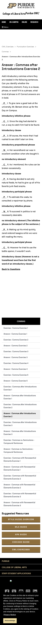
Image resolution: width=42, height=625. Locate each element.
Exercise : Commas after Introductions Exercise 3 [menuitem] (20, 424)
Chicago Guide (21, 542)
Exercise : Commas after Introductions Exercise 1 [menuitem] (20, 388)
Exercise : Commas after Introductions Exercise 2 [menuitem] (20, 406)
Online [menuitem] (24, 22)
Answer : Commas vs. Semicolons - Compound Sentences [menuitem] (19, 450)
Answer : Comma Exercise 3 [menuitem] (16, 357)
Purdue (5, 560)
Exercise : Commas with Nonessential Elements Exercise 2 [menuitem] (20, 477)
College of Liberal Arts (14, 13)
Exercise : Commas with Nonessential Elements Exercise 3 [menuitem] (20, 495)
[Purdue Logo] (21, 5)
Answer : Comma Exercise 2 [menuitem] (15, 345)
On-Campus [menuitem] (13, 22)
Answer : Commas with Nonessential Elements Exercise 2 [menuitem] (19, 486)
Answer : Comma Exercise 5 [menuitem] (16, 380)
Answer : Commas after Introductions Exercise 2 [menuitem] (20, 415)
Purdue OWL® (32, 13)
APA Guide (21, 534)
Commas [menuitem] (21, 321)
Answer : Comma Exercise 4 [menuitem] (15, 368)
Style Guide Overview (21, 519)
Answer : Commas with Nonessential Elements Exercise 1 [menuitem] (19, 468)
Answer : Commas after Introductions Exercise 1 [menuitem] (20, 397)
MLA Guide (21, 527)
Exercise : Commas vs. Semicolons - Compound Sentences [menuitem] (19, 441)
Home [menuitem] (4, 22)
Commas (5, 51)
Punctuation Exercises (25, 46)
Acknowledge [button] (10, 620)
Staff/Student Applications (16, 573)
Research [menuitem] (34, 22)
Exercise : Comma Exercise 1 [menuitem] (16, 327)
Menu (6, 27)
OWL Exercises (21, 549)
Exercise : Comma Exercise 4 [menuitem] (16, 363)
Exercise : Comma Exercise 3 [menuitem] (16, 351)
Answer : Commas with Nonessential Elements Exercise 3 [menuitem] (19, 504)
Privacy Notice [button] (10, 615)
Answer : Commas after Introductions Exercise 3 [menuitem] (20, 432)
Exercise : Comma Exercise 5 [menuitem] (16, 374)
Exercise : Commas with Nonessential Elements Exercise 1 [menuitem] (20, 459)
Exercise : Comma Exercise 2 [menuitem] (16, 339)
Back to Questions (11, 269)
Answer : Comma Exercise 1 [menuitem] (15, 333)
